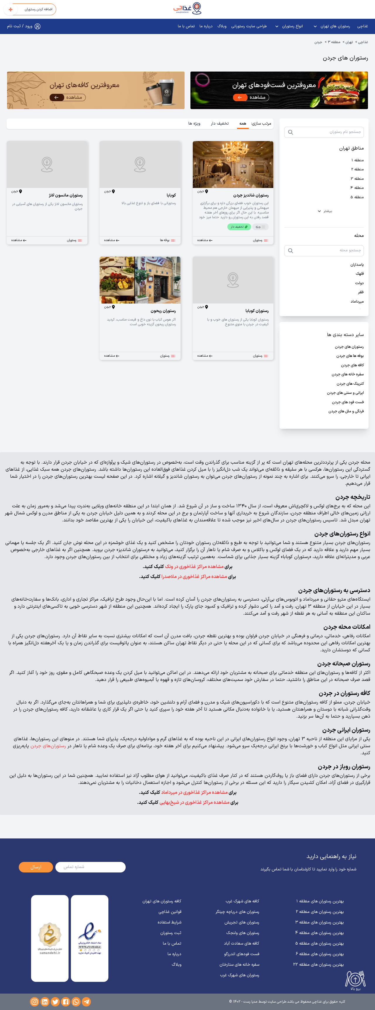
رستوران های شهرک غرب (239, 975)
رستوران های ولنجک (242, 933)
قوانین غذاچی (169, 912)
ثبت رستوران (170, 933)
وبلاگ (221, 26)
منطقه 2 (357, 169)
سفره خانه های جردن (348, 374)
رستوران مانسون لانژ (66, 195)
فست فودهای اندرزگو (241, 954)
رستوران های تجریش (241, 922)
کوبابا (171, 195)
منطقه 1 (358, 160)
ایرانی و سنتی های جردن (345, 393)
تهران (349, 42)
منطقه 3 (334, 42)
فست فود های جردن (348, 402)
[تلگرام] (86, 1001)
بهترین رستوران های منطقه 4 (319, 933)
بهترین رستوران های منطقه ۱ (320, 901)
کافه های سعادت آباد (241, 943)
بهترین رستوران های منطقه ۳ (319, 922)
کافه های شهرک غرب (242, 901)
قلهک (360, 274)
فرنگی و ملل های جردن (346, 411)
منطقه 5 (357, 197)
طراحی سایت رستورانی (249, 26)
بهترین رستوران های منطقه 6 (320, 954)
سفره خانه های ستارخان (239, 965)
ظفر (361, 292)
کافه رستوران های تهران (161, 901)
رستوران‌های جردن (48, 746)
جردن (318, 42)
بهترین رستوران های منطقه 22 (318, 965)
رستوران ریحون (163, 311)
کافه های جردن (352, 365)
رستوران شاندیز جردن (251, 195)
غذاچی (362, 26)
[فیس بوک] (65, 1001)
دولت (359, 283)
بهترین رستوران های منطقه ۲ (320, 912)
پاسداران (357, 265)
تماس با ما (186, 26)
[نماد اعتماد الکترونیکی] (89, 938)
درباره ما (206, 26)
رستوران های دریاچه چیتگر (237, 912)
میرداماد (357, 302)
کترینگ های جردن (350, 384)
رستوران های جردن (349, 347)
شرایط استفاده (169, 922)
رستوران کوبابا (257, 311)
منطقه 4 (357, 188)
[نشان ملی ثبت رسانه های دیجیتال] (50, 938)
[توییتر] (55, 1001)
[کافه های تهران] (96, 91)
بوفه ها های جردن (350, 356)
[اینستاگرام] (34, 1001)
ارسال (35, 867)
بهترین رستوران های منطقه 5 (319, 943)
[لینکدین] (45, 1001)
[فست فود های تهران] (279, 91)
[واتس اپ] (76, 1001)
